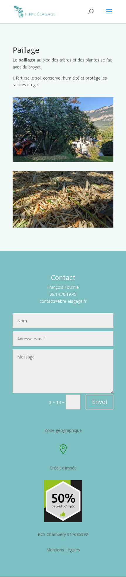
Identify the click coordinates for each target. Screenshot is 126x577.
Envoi (99, 402)
